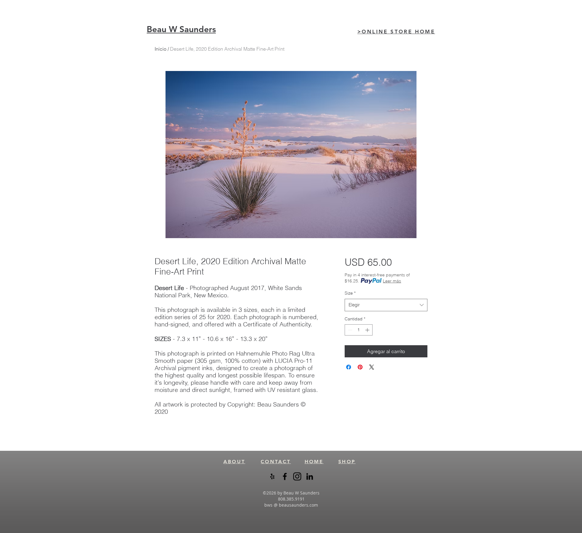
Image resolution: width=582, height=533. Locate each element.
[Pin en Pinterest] (360, 367)
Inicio (160, 49)
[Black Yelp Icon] (272, 476)
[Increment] (368, 330)
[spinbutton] (358, 330)
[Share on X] (371, 367)
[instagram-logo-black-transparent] (297, 476)
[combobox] (386, 305)
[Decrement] (349, 330)
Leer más (392, 281)
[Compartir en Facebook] (348, 367)
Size (350, 293)
